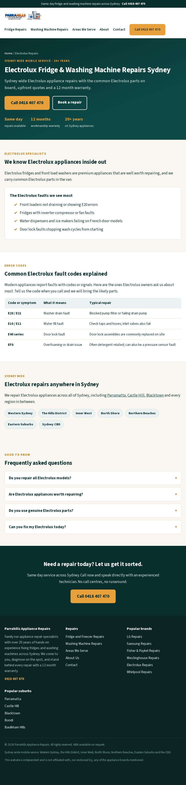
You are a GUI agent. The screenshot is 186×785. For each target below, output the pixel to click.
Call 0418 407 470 (133, 4)
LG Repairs (134, 636)
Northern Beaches (142, 413)
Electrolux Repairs (140, 664)
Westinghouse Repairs (143, 657)
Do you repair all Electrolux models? (40, 478)
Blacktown (155, 395)
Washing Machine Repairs (49, 29)
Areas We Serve (83, 29)
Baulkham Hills (15, 727)
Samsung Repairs (139, 643)
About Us (72, 657)
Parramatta (116, 395)
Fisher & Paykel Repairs (143, 650)
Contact (119, 29)
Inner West (84, 413)
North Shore (110, 413)
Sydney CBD (51, 424)
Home (8, 53)
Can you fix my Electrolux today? (37, 527)
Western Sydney (20, 413)
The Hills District (54, 413)
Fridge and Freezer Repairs (85, 636)
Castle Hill (135, 395)
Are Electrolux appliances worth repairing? (46, 494)
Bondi (9, 720)
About (104, 29)
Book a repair (70, 102)
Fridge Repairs (16, 29)
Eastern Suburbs (20, 424)
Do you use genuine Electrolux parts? (41, 510)
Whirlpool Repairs (139, 671)
